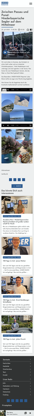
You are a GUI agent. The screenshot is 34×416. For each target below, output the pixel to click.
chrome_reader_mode (31, 29)
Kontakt (5, 375)
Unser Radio (7, 379)
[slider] (24, 125)
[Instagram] (17, 400)
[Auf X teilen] (14, 179)
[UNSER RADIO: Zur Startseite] (14, 3)
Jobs (4, 383)
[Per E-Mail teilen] (23, 179)
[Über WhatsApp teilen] (19, 179)
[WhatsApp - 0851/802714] (25, 400)
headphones (28, 29)
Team (4, 372)
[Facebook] (12, 400)
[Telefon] (21, 400)
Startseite (6, 359)
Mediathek (6, 366)
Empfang (5, 395)
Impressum (6, 389)
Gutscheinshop (7, 369)
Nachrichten (6, 363)
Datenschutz (6, 392)
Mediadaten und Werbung (11, 386)
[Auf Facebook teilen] (10, 179)
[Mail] (8, 400)
